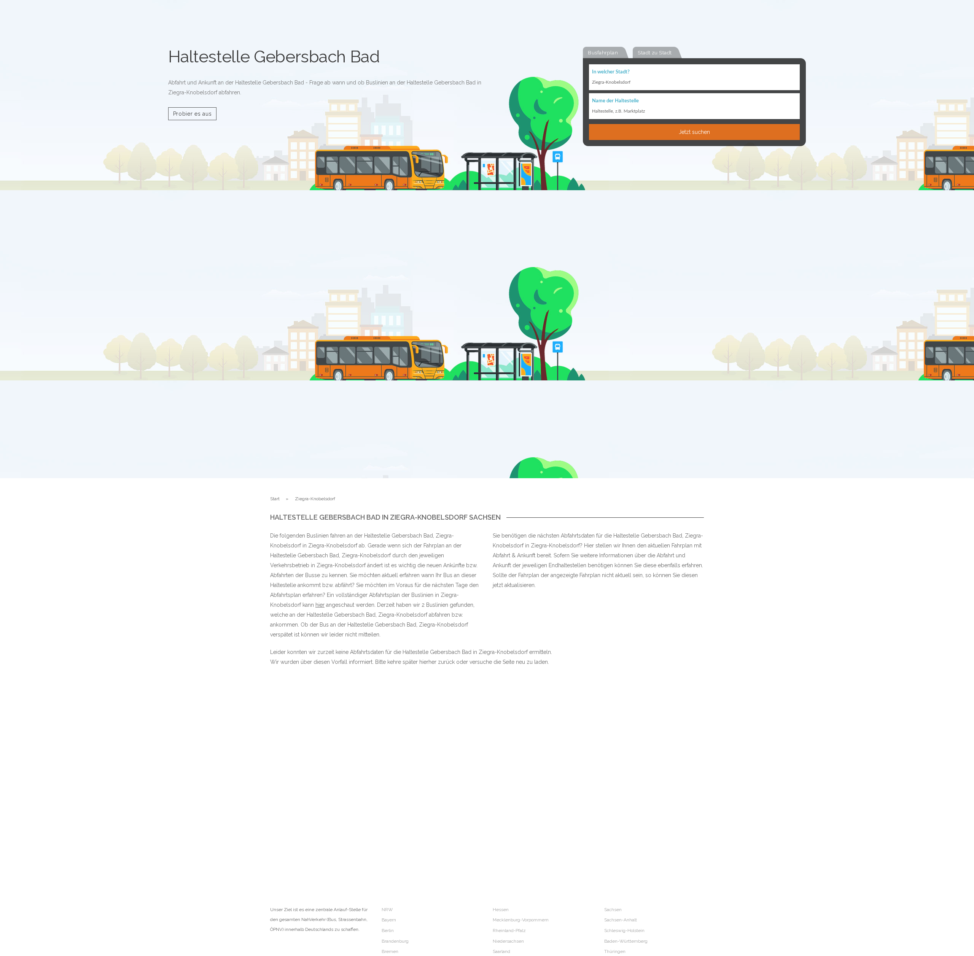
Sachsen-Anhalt (620, 920)
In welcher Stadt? (611, 72)
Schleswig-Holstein (624, 930)
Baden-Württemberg (626, 941)
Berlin (388, 930)
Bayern (389, 920)
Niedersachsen (508, 941)
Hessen (501, 909)
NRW (387, 909)
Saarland (501, 951)
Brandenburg (395, 941)
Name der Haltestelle (615, 101)
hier (320, 605)
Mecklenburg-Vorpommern (521, 920)
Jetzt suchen (694, 132)
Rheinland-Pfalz (509, 930)
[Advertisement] (624, 753)
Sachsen (613, 909)
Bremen (390, 951)
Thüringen (614, 951)
